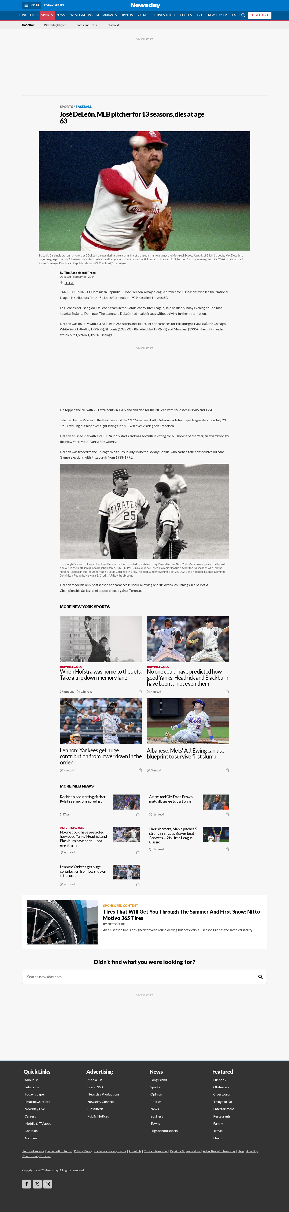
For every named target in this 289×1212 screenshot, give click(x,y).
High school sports (164, 1131)
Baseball (28, 25)
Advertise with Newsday (219, 1151)
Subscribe (32, 1087)
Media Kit (94, 1080)
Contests (31, 1131)
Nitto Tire (116, 924)
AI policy (252, 1151)
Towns (155, 1123)
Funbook (219, 1080)
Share (69, 283)
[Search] (260, 977)
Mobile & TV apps (38, 1123)
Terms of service (33, 1151)
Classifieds (95, 1109)
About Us (32, 1080)
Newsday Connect (100, 1102)
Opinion (127, 15)
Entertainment (223, 1109)
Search (236, 15)
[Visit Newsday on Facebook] (26, 1184)
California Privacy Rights (110, 1151)
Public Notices (98, 1116)
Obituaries (221, 1087)
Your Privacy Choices (37, 1156)
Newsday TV (217, 15)
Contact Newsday (156, 1151)
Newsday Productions (103, 1094)
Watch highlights (55, 25)
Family (218, 1123)
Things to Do (164, 15)
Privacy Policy (83, 1151)
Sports (47, 15)
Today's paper (35, 1094)
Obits (199, 15)
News (61, 15)
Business (143, 15)
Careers (30, 1116)
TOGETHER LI (260, 15)
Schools (185, 15)
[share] (140, 691)
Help (241, 1151)
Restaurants (106, 15)
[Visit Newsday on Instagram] (47, 1184)
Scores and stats (86, 25)
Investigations (81, 15)
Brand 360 (95, 1087)
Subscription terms (59, 1151)
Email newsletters (37, 1102)
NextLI (218, 1138)
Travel (218, 1131)
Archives (31, 1138)
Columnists (113, 25)
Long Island (28, 15)
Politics (155, 1102)
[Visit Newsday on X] (37, 1184)
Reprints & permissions (185, 1151)
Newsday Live (35, 1109)
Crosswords (222, 1094)
